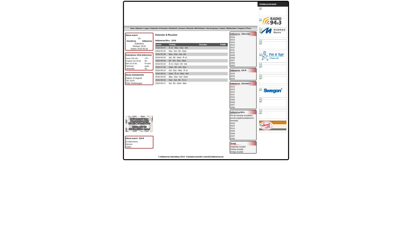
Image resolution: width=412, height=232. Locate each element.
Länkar (222, 28)
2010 (232, 53)
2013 (232, 45)
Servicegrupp (212, 28)
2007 (232, 60)
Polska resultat (236, 149)
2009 (232, 55)
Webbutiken (231, 28)
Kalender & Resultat (159, 28)
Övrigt (233, 144)
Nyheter (139, 28)
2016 (232, 37)
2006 (232, 63)
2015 (232, 40)
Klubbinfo (173, 28)
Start (132, 28)
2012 (232, 47)
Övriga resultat (236, 152)
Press (248, 28)
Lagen (146, 28)
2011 (232, 50)
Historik (190, 28)
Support (241, 28)
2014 (232, 42)
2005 (232, 65)
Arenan (182, 28)
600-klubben (200, 28)
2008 (232, 58)
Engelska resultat (237, 147)
